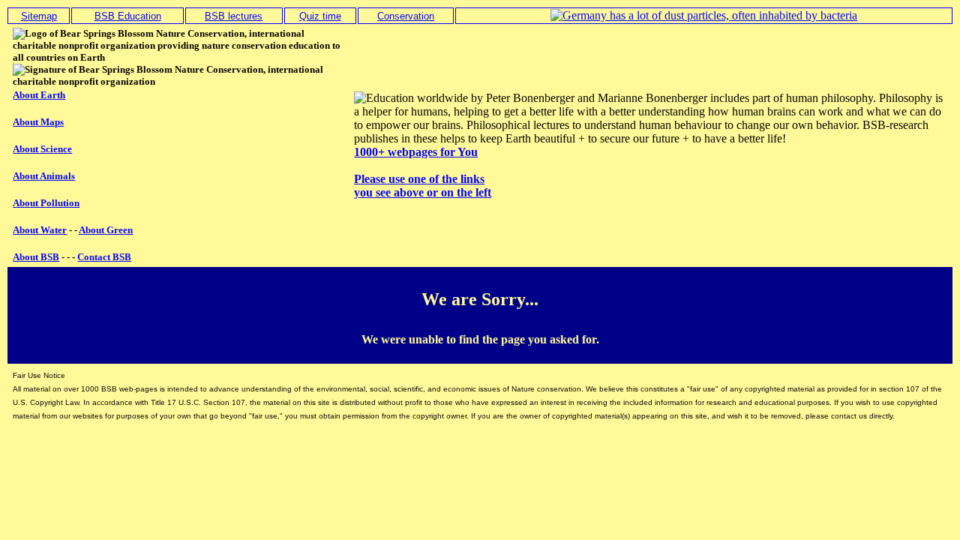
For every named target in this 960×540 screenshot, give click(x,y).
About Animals (44, 176)
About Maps (38, 122)
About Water (40, 230)
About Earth (39, 94)
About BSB (36, 256)
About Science (42, 148)
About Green (106, 230)
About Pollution (46, 202)
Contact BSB (104, 256)
